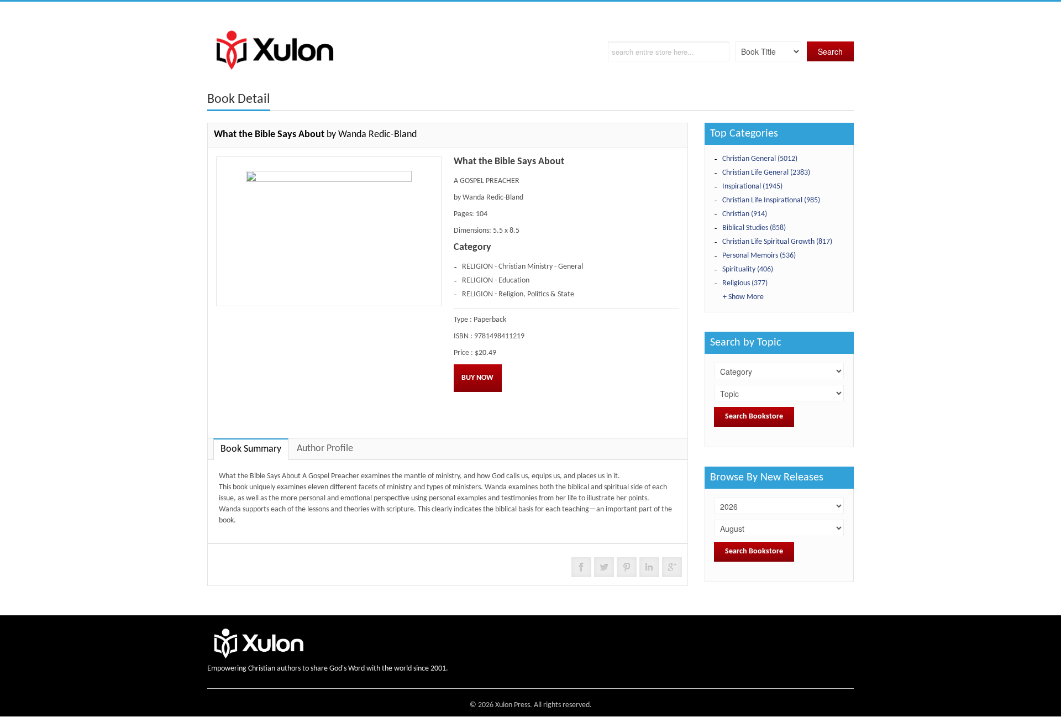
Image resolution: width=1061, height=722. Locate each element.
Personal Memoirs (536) (759, 256)
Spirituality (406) (747, 269)
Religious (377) (745, 283)
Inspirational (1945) (752, 186)
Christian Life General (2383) (766, 173)
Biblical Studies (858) (754, 228)
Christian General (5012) (759, 159)
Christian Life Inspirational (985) (771, 200)
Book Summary (250, 449)
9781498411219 (499, 336)
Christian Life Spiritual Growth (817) (777, 242)
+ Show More (743, 297)
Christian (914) (744, 214)
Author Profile (325, 448)
